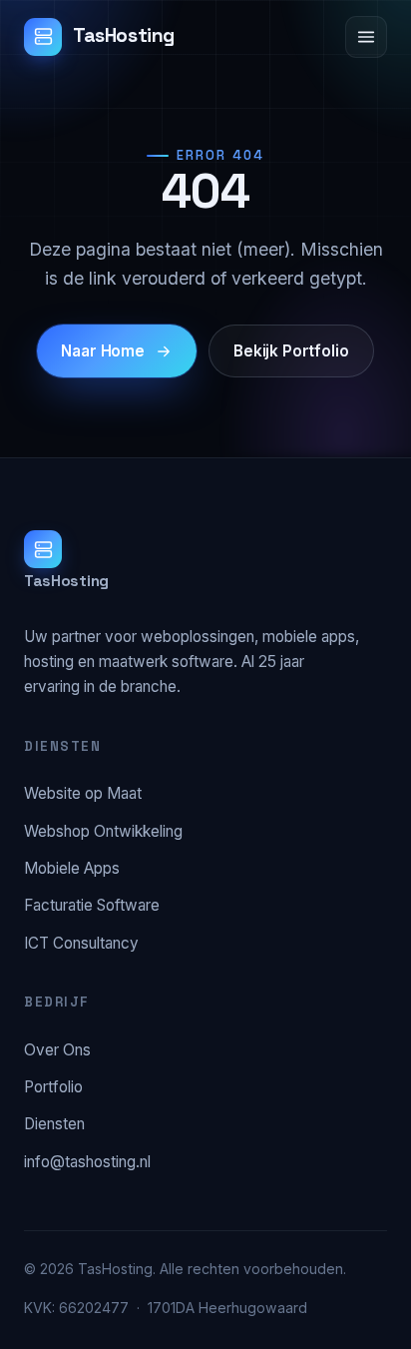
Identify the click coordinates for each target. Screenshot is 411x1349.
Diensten (54, 1123)
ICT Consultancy (81, 943)
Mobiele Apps (72, 868)
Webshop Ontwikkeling (103, 831)
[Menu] (366, 37)
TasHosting (124, 35)
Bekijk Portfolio (291, 350)
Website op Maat (83, 793)
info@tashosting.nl (87, 1161)
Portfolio (53, 1086)
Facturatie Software (92, 905)
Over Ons (57, 1049)
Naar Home (103, 350)
